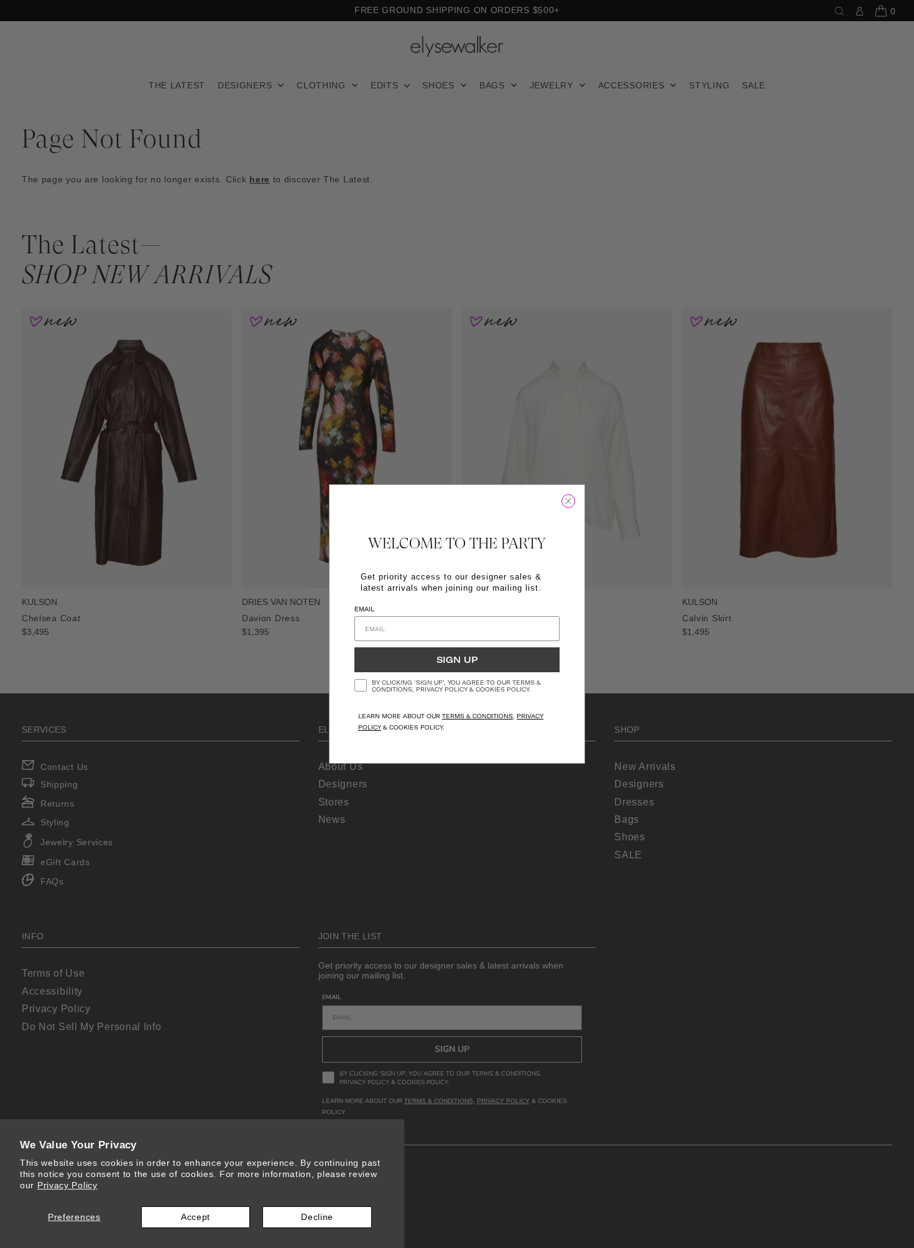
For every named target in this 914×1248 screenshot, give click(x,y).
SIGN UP (457, 659)
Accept (195, 1217)
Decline (317, 1217)
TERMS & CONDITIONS (477, 716)
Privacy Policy (67, 1185)
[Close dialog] (568, 501)
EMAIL (364, 609)
